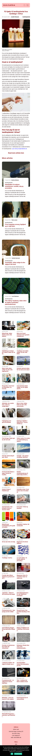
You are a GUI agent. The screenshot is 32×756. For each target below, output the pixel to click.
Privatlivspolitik (18, 753)
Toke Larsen (14, 220)
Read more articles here (16, 153)
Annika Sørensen (16, 258)
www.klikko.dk (17, 737)
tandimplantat (26, 17)
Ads (16, 744)
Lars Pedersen (15, 296)
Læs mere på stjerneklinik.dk (19, 148)
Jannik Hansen (15, 17)
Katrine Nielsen (15, 180)
